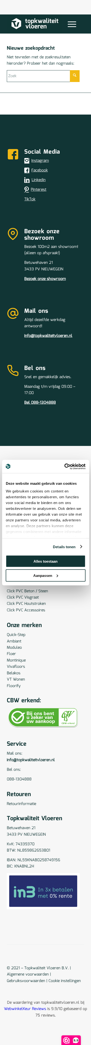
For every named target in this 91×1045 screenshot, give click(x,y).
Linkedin (39, 180)
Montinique (16, 660)
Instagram (40, 161)
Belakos (13, 673)
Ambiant (14, 641)
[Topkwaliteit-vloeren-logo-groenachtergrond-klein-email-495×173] (38, 24)
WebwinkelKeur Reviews (25, 1009)
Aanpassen (42, 575)
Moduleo (14, 648)
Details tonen (64, 547)
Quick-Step (16, 635)
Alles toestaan (45, 561)
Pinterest (38, 190)
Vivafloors (16, 667)
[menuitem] (71, 24)
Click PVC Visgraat (23, 597)
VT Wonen (16, 679)
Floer (11, 654)
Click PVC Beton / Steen (27, 591)
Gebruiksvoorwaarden (26, 981)
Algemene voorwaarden (28, 974)
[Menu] (69, 24)
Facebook (39, 170)
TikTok (29, 199)
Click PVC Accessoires (26, 610)
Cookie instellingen (65, 981)
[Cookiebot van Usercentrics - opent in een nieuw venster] (64, 466)
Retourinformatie (21, 804)
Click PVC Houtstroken (26, 604)
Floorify (14, 686)
